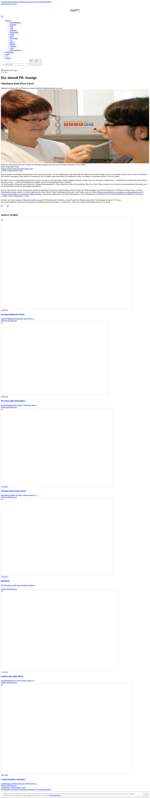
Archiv (7, 54)
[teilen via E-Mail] (28, 169)
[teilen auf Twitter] (6, 169)
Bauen (12, 42)
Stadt (11, 26)
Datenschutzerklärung (55, 795)
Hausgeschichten (15, 50)
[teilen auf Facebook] (17, 169)
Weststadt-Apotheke (34, 194)
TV (6, 56)
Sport (11, 36)
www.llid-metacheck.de (132, 192)
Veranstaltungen (15, 22)
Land (11, 28)
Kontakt (8, 58)
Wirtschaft (13, 30)
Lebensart (13, 46)
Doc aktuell (14, 38)
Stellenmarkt (14, 32)
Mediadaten (9, 52)
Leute (12, 48)
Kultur (12, 34)
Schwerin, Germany (75, 10)
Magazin (8, 21)
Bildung (12, 44)
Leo (11, 40)
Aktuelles (13, 24)
